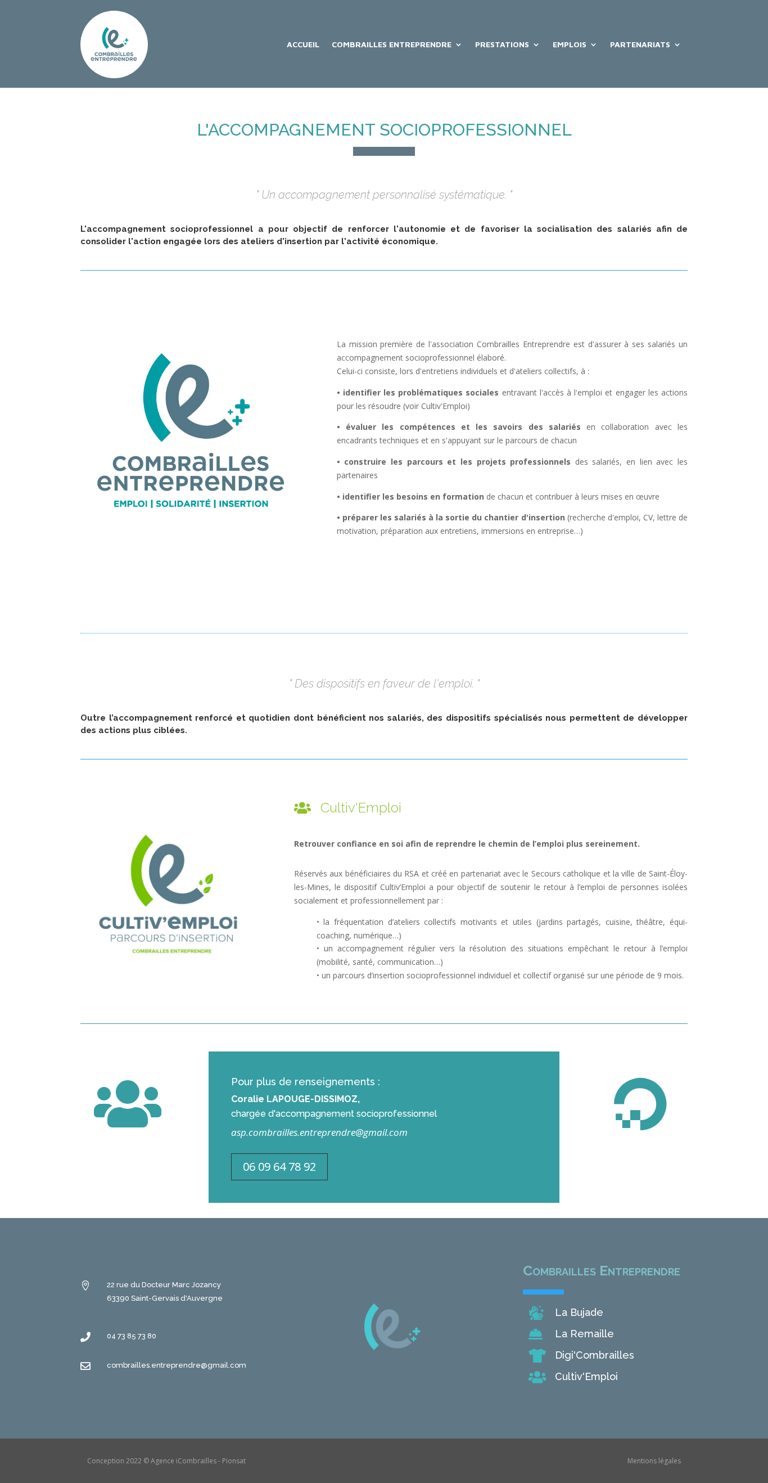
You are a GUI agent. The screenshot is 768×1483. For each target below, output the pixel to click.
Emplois (569, 44)
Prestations (502, 44)
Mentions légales (654, 1461)
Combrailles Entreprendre (391, 44)
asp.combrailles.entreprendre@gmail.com (319, 1132)
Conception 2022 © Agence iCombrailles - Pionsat (166, 1461)
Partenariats (640, 44)
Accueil (303, 44)
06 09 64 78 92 (279, 1166)
